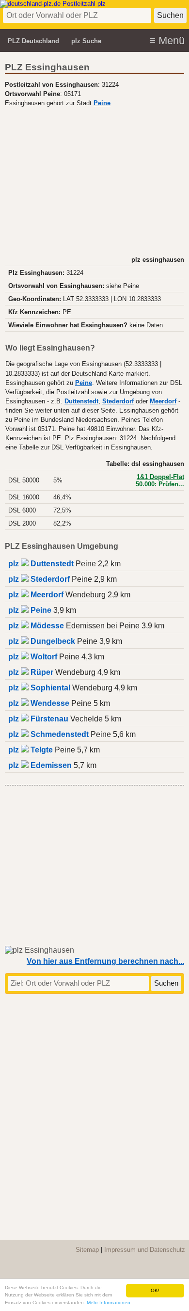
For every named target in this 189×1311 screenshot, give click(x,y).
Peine (102, 103)
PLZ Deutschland (33, 41)
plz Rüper (30, 672)
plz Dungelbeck (41, 641)
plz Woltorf (32, 657)
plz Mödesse (36, 626)
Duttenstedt (81, 401)
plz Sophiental (39, 688)
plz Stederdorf (39, 579)
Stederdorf (118, 401)
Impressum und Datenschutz (144, 1249)
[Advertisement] (94, 180)
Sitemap (87, 1249)
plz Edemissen (40, 765)
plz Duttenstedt (41, 564)
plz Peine (29, 610)
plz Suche (86, 41)
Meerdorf (163, 401)
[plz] (53, 3)
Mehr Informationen (108, 1302)
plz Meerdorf (35, 595)
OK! (155, 1290)
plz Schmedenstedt (48, 734)
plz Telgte (30, 750)
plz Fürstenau (38, 719)
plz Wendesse (38, 703)
